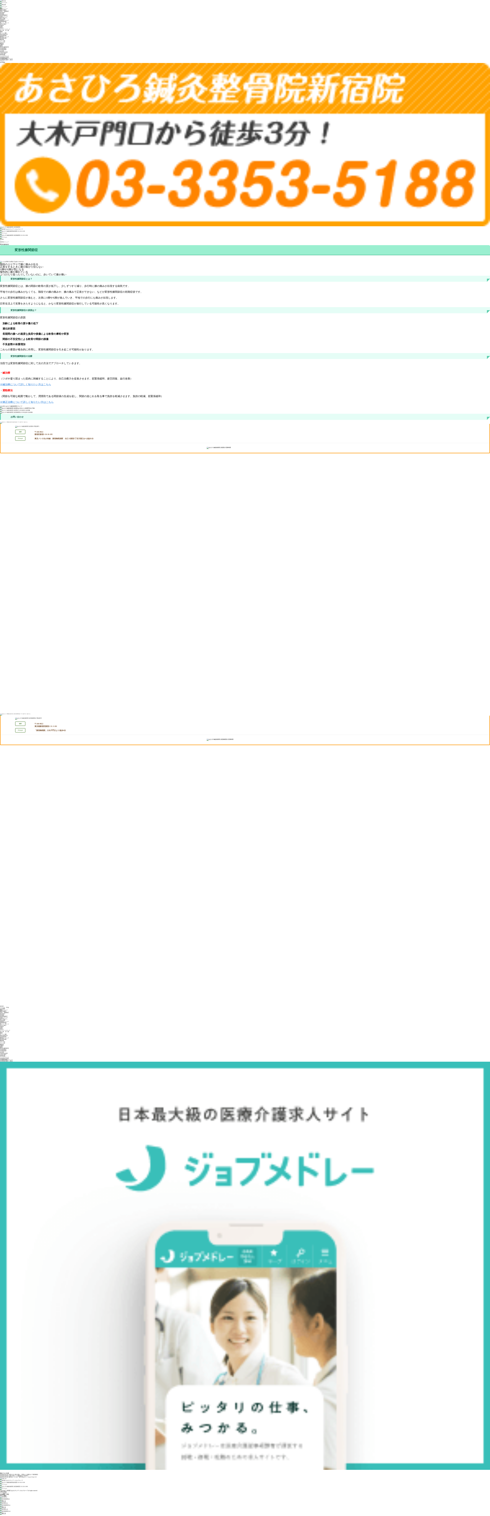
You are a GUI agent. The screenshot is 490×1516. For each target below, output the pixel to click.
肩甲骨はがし (4, 17)
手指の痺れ (3, 53)
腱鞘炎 (2, 43)
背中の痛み (3, 24)
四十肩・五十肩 (4, 30)
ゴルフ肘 (2, 40)
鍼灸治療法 (3, 10)
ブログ (2, 61)
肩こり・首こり (4, 22)
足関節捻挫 (3, 49)
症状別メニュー (4, 242)
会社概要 (2, 62)
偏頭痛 (2, 39)
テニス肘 (2, 42)
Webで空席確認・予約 (4, 1494)
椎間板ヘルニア (4, 36)
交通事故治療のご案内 (6, 59)
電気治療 (2, 19)
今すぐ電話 (3, 1495)
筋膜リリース (4, 16)
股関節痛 (2, 54)
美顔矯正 (2, 12)
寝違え (2, 28)
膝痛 (1, 45)
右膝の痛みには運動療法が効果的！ (19, 1475)
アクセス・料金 (4, 1007)
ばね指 (2, 51)
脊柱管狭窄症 (4, 34)
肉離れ (2, 44)
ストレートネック (5, 29)
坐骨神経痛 (3, 35)
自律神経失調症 (4, 57)
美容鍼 (2, 14)
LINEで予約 (3, 1492)
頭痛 (1, 26)
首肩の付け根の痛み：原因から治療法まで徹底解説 (23, 1474)
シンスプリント (4, 56)
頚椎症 (2, 25)
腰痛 (1, 31)
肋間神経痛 (3, 21)
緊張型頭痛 (3, 38)
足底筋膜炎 (3, 48)
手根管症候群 (4, 52)
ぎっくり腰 (3, 33)
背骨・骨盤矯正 (4, 11)
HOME (2, 239)
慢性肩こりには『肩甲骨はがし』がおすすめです (23, 1477)
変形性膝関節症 (4, 47)
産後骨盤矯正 (4, 15)
